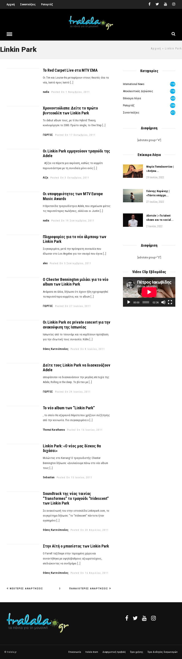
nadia (46, 91)
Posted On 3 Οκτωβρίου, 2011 (69, 177)
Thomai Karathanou (54, 429)
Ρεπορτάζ (47, 4)
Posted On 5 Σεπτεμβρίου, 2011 (70, 263)
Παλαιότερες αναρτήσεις (88, 588)
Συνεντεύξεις (28, 4)
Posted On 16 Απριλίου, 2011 (90, 573)
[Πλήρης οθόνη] (170, 302)
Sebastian (48, 477)
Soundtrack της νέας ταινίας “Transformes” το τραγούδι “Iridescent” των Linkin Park (76, 498)
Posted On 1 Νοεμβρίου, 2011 (70, 92)
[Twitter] (135, 618)
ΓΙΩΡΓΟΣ (48, 134)
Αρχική (11, 4)
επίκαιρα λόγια (132, 98)
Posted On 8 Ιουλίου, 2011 (88, 349)
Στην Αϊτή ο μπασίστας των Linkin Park (76, 546)
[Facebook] (126, 618)
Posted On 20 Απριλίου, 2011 (90, 530)
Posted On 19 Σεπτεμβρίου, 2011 (73, 220)
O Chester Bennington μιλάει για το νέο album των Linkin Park (75, 282)
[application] (149, 292)
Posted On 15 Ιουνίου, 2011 (74, 477)
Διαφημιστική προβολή (114, 652)
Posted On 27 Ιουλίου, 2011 (73, 306)
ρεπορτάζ (129, 105)
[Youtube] (165, 4)
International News (133, 84)
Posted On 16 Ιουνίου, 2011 (85, 430)
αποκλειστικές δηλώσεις (138, 91)
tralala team (91, 652)
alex (45, 263)
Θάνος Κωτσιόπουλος (55, 349)
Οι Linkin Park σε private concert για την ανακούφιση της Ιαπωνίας (76, 324)
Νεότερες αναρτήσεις (26, 588)
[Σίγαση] (163, 302)
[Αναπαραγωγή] (129, 302)
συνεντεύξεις (131, 112)
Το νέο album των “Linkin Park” (69, 408)
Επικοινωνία (74, 652)
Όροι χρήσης (136, 652)
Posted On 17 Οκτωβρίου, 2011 (75, 135)
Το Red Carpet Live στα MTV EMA (70, 70)
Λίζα (45, 177)
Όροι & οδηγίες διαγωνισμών (163, 652)
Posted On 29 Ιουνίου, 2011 (73, 392)
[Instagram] (173, 4)
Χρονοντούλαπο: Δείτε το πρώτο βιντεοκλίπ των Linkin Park (70, 110)
